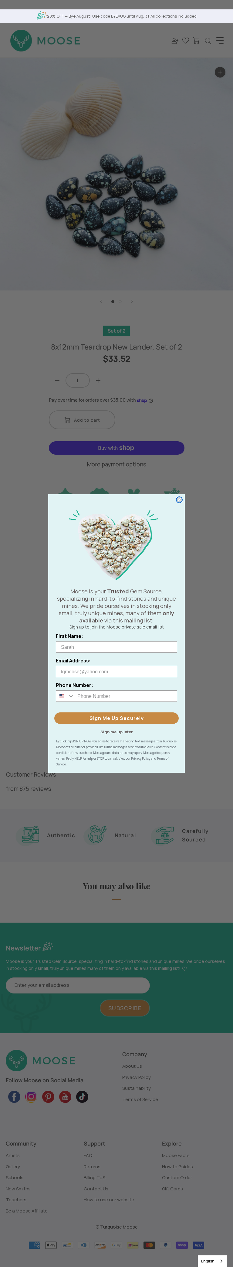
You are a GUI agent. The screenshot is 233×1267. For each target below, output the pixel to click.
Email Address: (73, 660)
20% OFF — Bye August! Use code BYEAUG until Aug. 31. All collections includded (122, 16)
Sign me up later (116, 731)
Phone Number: (74, 685)
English (207, 1261)
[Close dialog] (179, 500)
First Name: (69, 636)
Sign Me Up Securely (116, 718)
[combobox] (212, 1261)
